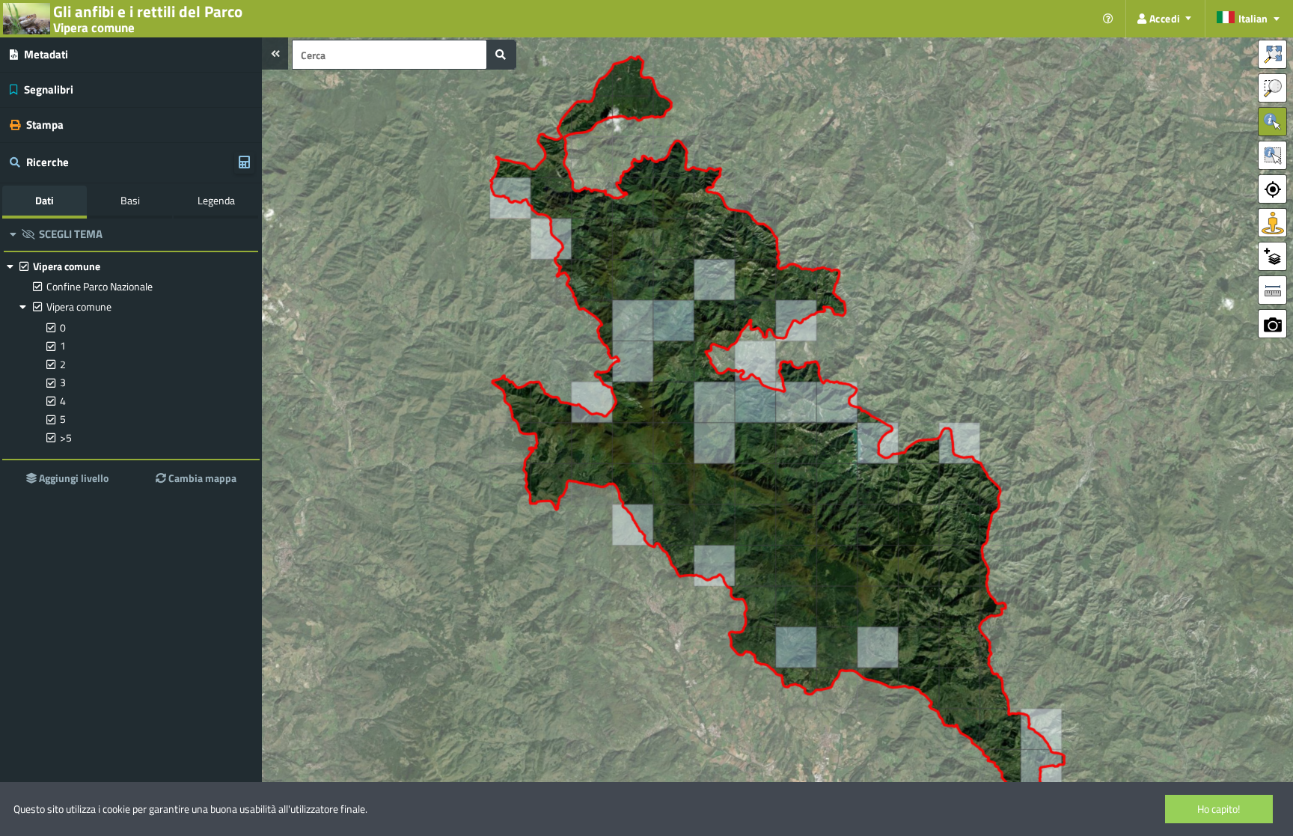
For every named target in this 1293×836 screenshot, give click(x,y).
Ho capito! (1218, 809)
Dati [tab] (44, 200)
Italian (1253, 18)
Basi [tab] (130, 200)
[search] (501, 54)
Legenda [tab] (216, 200)
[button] (275, 53)
